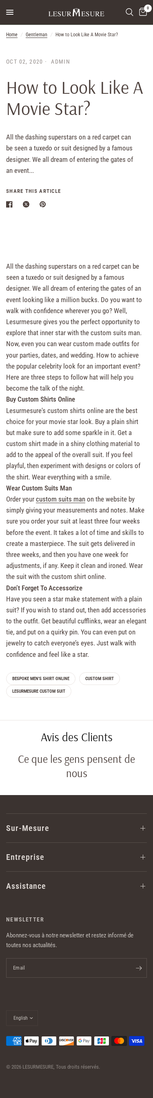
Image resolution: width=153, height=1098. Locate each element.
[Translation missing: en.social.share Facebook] (11, 204)
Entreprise (25, 857)
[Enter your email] (139, 968)
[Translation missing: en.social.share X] (28, 204)
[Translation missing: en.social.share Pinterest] (44, 204)
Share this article (33, 191)
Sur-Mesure (27, 828)
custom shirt (99, 678)
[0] (141, 12)
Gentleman (36, 35)
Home (12, 35)
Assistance (26, 886)
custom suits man (60, 499)
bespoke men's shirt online (40, 678)
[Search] (129, 12)
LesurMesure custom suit (38, 691)
